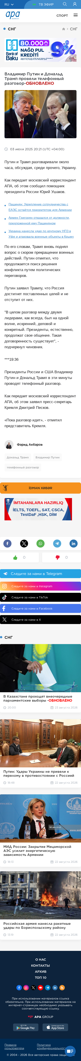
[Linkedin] (55, 988)
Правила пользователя (14, 1046)
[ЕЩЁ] (74, 15)
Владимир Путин (48, 457)
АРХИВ (40, 971)
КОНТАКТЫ (40, 965)
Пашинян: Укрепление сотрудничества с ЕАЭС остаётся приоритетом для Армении (40, 207)
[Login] (74, 4)
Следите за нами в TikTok (29, 597)
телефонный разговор (23, 467)
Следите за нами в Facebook (31, 608)
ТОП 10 (40, 977)
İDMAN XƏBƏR (40, 488)
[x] (33, 988)
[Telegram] (47, 988)
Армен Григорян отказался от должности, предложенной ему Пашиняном (39, 220)
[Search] (65, 4)
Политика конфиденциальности (52, 1046)
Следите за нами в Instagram (31, 586)
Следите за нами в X (26, 619)
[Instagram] (26, 988)
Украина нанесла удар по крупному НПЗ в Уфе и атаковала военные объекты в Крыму (41, 233)
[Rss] (62, 988)
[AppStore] (55, 1028)
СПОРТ (62, 15)
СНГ (74, 29)
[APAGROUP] (40, 1017)
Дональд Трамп (18, 457)
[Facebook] (19, 988)
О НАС (40, 959)
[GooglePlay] (26, 1028)
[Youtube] (40, 988)
